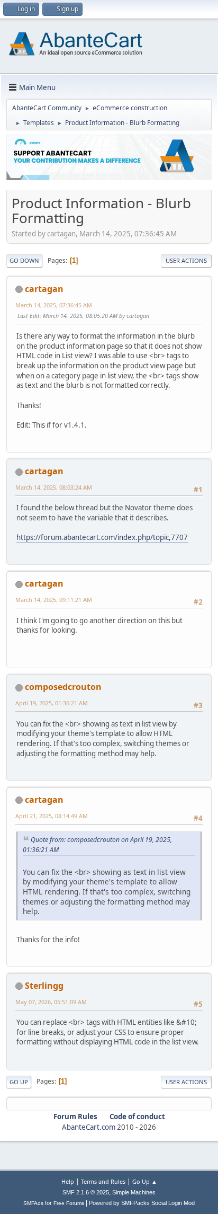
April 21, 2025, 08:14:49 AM (51, 816)
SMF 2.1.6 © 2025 (85, 1192)
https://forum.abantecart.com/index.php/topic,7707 (102, 537)
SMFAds (33, 1203)
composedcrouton (63, 687)
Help (67, 1181)
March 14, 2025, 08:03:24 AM (53, 487)
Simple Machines (134, 1192)
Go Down (24, 260)
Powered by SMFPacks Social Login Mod (142, 1203)
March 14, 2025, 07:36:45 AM (53, 305)
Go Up (19, 1082)
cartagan (44, 289)
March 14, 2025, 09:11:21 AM (53, 600)
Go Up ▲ (144, 1181)
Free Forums (68, 1203)
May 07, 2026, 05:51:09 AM (51, 1002)
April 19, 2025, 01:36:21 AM (51, 703)
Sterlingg (44, 985)
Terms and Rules (103, 1181)
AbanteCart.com (88, 1127)
